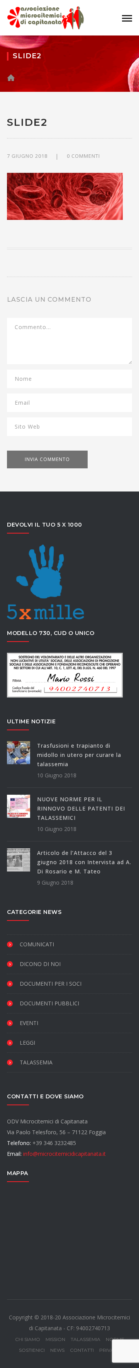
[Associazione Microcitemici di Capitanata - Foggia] (45, 17)
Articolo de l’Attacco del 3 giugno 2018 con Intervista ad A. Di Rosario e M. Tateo (84, 862)
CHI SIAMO (27, 1339)
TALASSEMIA (36, 1062)
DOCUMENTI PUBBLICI (49, 1003)
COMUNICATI (37, 944)
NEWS (57, 1350)
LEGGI (27, 1042)
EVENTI (29, 1023)
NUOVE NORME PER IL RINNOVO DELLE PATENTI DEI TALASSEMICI (81, 808)
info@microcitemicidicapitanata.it (64, 1153)
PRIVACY (109, 1350)
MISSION (55, 1339)
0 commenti (83, 155)
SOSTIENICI (32, 1350)
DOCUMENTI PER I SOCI (50, 983)
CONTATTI (82, 1350)
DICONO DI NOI (40, 964)
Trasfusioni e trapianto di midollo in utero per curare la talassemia (79, 755)
